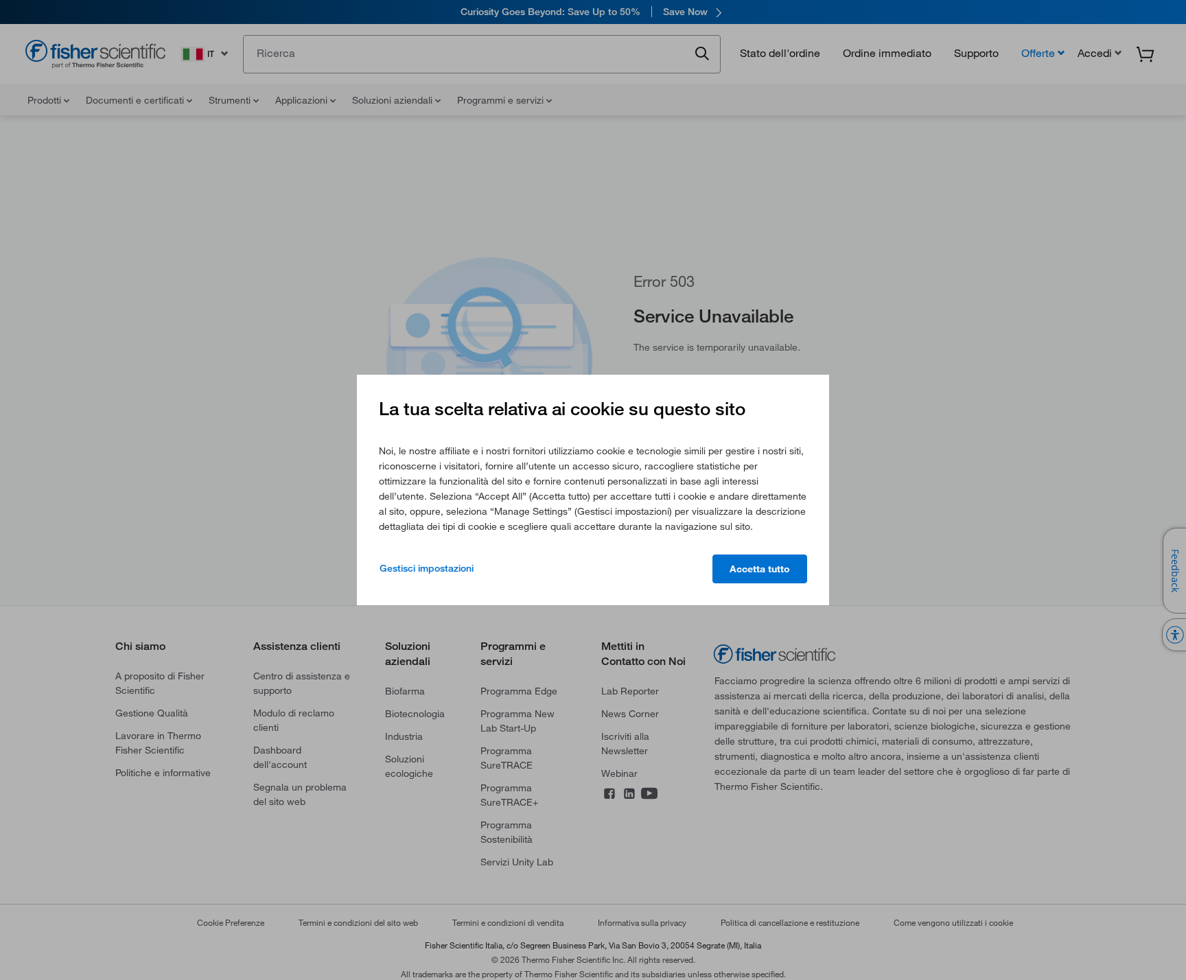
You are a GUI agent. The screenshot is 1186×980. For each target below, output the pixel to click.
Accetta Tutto (760, 569)
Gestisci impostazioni (427, 568)
